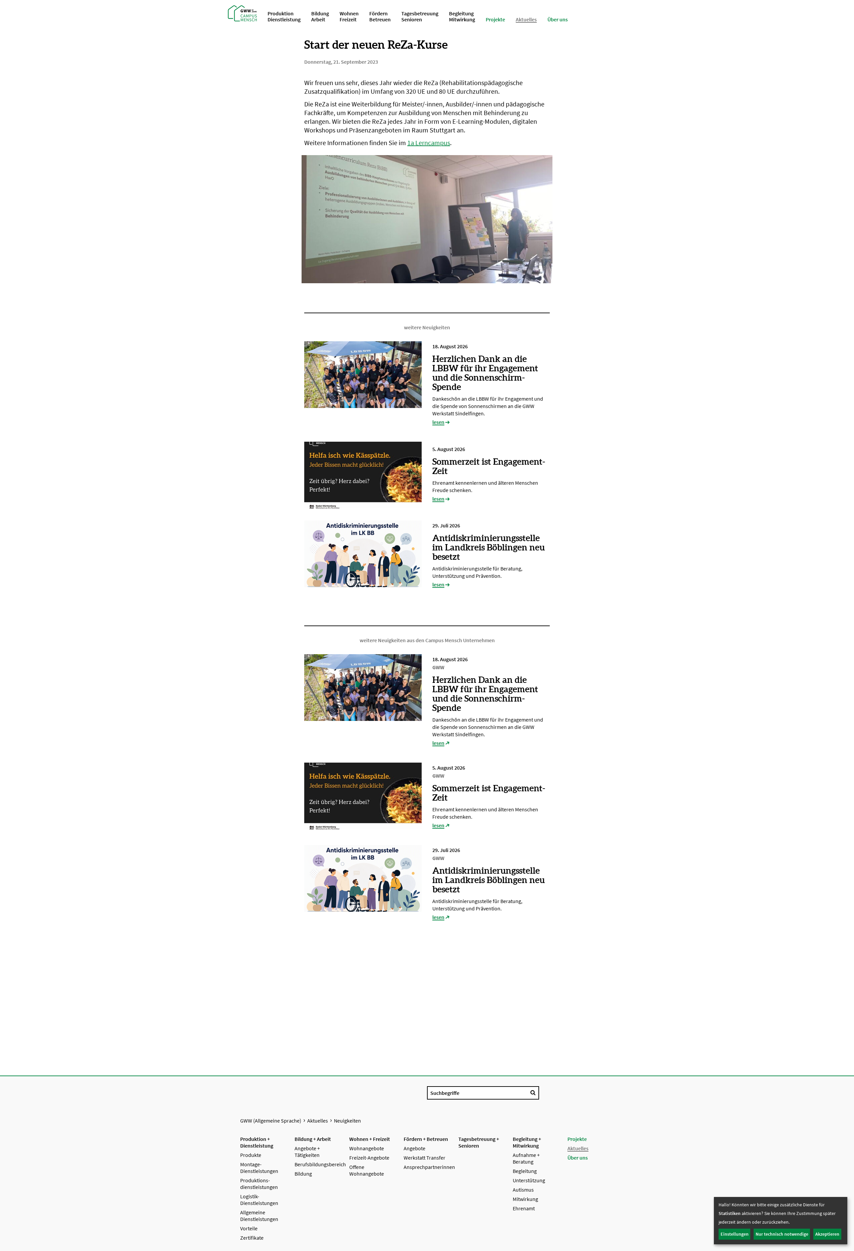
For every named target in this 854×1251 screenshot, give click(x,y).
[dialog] (780, 1220)
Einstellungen (735, 1234)
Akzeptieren (827, 1234)
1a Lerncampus (428, 142)
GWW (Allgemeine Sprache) (270, 1120)
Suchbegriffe (444, 1093)
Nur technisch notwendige (782, 1234)
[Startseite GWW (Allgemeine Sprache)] (242, 12)
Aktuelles (317, 1120)
